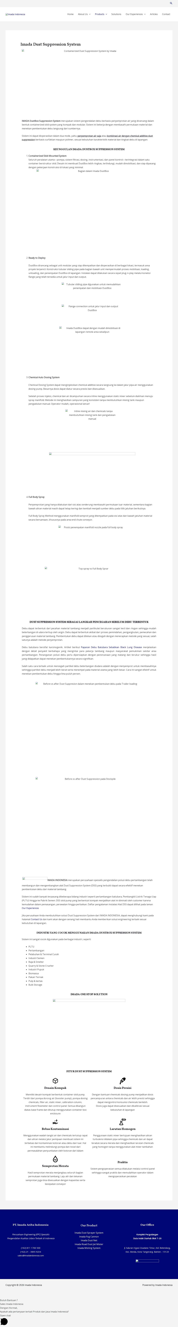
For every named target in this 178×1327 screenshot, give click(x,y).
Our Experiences (134, 14)
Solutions (116, 14)
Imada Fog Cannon (89, 1236)
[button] (89, 1300)
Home (70, 14)
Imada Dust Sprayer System (89, 1232)
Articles (154, 14)
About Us (83, 14)
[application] (89, 14)
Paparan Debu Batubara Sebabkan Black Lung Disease (111, 647)
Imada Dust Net (89, 1240)
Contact (166, 14)
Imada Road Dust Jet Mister (89, 1244)
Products (99, 14)
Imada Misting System (88, 1248)
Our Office (147, 1225)
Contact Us (36, 919)
